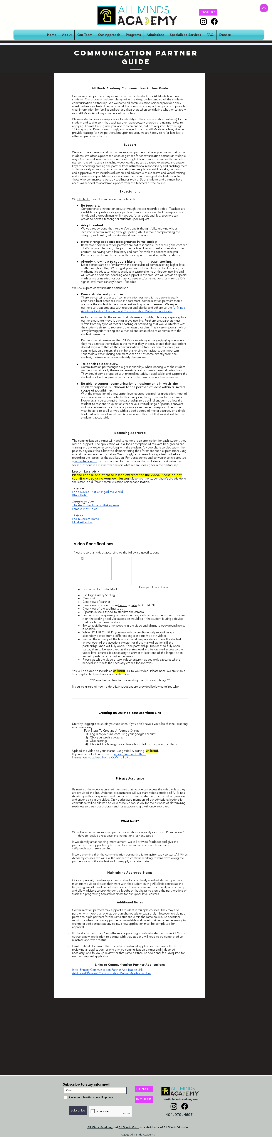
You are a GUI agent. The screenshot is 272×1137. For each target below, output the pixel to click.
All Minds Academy (100, 1127)
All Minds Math (129, 1127)
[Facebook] (214, 21)
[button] (133, 35)
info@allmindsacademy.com (180, 1099)
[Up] (264, 8)
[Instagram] (203, 21)
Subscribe (71, 1084)
